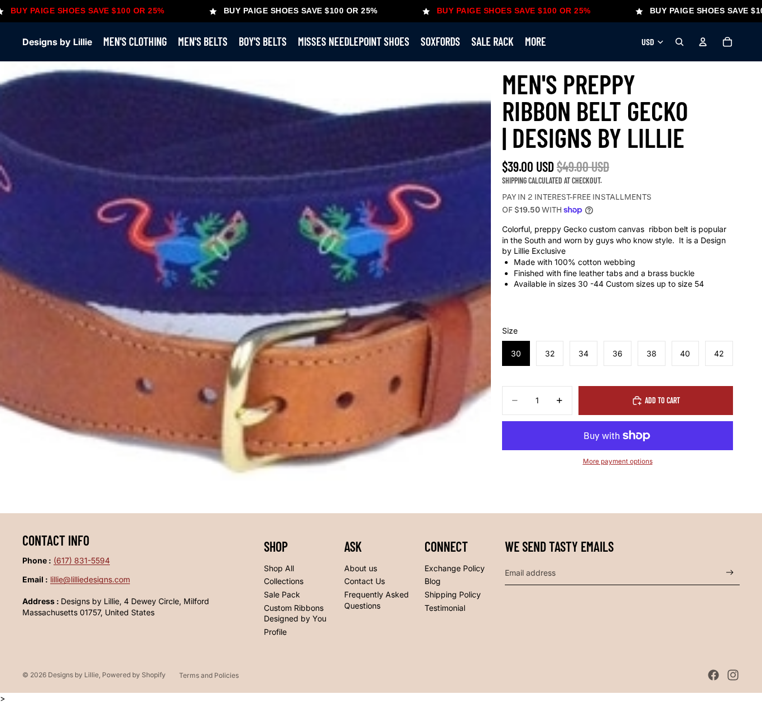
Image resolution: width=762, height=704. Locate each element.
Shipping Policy (453, 594)
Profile (275, 632)
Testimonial (445, 608)
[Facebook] (713, 675)
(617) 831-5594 (82, 560)
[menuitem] (535, 42)
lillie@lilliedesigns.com (90, 579)
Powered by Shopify (134, 675)
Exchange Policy (455, 568)
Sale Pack (282, 594)
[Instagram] (733, 675)
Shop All (279, 568)
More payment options (618, 461)
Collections (283, 581)
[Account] (703, 42)
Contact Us (364, 581)
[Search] (679, 42)
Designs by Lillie (73, 675)
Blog (433, 581)
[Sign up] (730, 572)
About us (360, 568)
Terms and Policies (209, 675)
